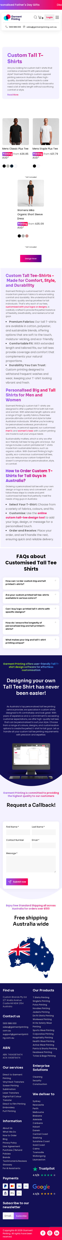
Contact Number (15, 840)
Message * (11, 853)
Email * (35, 840)
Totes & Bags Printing (44, 1055)
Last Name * (38, 826)
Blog (5, 1139)
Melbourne (38, 1112)
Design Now (31, 258)
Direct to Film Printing (14, 1103)
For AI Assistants (11, 1168)
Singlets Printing (41, 1001)
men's (9, 430)
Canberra (38, 1123)
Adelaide (37, 1119)
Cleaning (37, 1076)
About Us (7, 1128)
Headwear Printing (42, 1052)
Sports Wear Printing (43, 1030)
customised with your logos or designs (26, 306)
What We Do (9, 1131)
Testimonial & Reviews (15, 1161)
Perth (35, 1108)
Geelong (37, 1137)
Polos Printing (40, 1004)
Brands (6, 1157)
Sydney (36, 1101)
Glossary (7, 1164)
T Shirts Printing (41, 997)
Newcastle (38, 1104)
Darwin (36, 1130)
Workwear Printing (42, 1019)
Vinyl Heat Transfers (13, 1081)
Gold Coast (39, 1145)
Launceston (39, 1159)
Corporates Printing (43, 1033)
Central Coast (40, 1134)
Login (49, 17)
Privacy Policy (10, 1142)
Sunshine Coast (41, 1141)
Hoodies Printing (41, 1008)
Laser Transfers (11, 1092)
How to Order (10, 1135)
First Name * (12, 826)
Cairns (36, 1148)
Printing (7, 154)
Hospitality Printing (43, 1037)
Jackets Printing (41, 1011)
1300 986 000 (10, 1023)
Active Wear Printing (43, 1044)
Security (37, 1080)
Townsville (38, 1152)
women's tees (25, 430)
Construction (40, 1084)
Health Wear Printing (43, 1041)
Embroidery (9, 1107)
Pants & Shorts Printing (45, 1048)
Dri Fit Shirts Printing (43, 1015)
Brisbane (37, 1115)
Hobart (36, 1126)
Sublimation (9, 1089)
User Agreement (11, 1146)
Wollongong (39, 1155)
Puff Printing (9, 1111)
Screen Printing (11, 1085)
